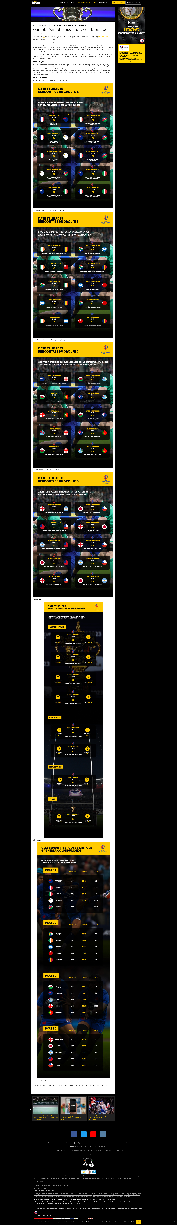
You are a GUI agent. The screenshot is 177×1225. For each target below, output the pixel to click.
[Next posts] (116, 1109)
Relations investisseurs (101, 1146)
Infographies (49, 25)
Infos (121, 1150)
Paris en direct (61, 1143)
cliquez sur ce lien (69, 1206)
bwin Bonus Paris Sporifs (126, 1143)
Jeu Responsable (114, 1150)
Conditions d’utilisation (66, 1150)
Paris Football (70, 1143)
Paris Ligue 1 (78, 1143)
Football (63, 3)
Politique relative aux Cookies (101, 1176)
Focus (95, 3)
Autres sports (83, 3)
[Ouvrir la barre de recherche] (143, 3)
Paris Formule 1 (113, 1143)
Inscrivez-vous (118, 3)
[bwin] (36, 3)
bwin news (70, 1154)
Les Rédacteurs (78, 1154)
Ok (138, 1222)
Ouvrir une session (133, 3)
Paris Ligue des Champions (91, 1143)
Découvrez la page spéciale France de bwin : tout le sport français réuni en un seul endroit (73, 1117)
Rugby (50, 1080)
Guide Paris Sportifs (98, 1154)
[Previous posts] (30, 1109)
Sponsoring (87, 1154)
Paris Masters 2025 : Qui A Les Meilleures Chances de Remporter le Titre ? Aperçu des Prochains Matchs (45, 1117)
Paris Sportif (104, 3)
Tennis (73, 3)
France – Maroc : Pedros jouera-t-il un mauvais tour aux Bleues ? (94, 1085)
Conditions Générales (102, 1150)
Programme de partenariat (81, 1146)
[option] (45, 1108)
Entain (92, 1146)
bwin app (107, 1154)
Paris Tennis (103, 1143)
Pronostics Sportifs (39, 25)
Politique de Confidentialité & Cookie (84, 1150)
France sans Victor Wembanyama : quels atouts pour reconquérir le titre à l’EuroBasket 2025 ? (101, 1117)
